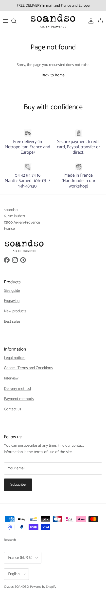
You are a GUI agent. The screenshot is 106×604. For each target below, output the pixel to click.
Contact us (12, 409)
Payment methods (19, 399)
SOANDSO (22, 586)
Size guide (12, 290)
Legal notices (14, 357)
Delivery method (17, 388)
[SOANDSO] (53, 21)
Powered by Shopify (43, 586)
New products (15, 311)
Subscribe (18, 484)
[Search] (16, 21)
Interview (11, 378)
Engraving (11, 300)
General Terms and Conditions (28, 368)
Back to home (53, 75)
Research (10, 539)
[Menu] (5, 21)
